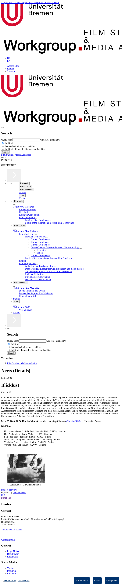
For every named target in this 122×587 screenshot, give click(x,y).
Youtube (11, 568)
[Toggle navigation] (2, 127)
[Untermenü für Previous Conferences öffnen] (47, 237)
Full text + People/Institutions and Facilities (24, 149)
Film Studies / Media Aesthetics (16, 154)
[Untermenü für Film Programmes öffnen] (37, 264)
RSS (3, 495)
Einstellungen (81, 580)
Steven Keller (19, 492)
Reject (97, 580)
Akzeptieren (112, 580)
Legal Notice (13, 551)
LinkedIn (11, 573)
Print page (6, 497)
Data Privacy (13, 554)
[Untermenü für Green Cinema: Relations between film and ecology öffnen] (80, 248)
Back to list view (9, 489)
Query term (6, 139)
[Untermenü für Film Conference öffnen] (36, 218)
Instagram (11, 571)
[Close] (14, 204)
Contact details (8, 539)
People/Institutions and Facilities (19, 146)
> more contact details (11, 529)
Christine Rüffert (74, 421)
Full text (8, 143)
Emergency (12, 556)
